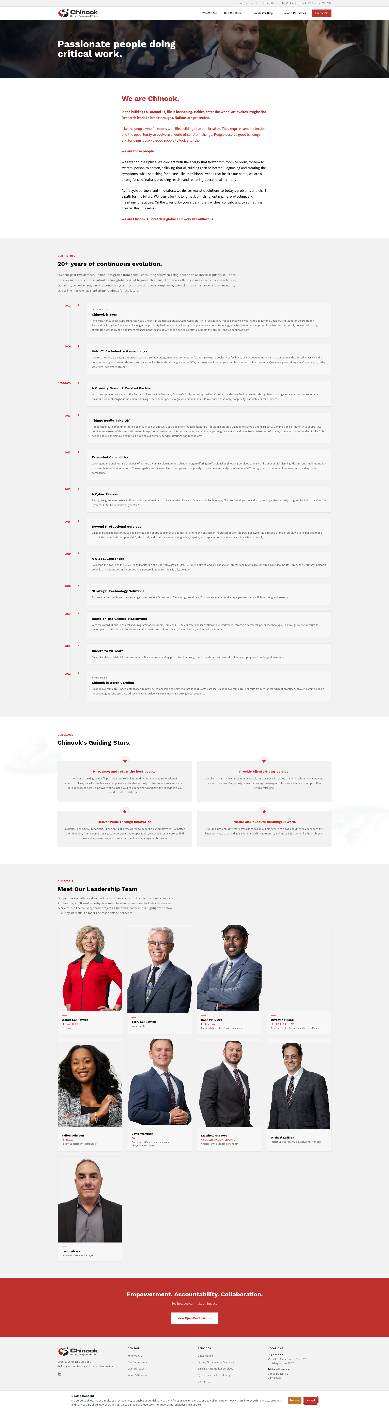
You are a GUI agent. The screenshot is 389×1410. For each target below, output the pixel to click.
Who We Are (209, 13)
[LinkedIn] (59, 1374)
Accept (310, 1400)
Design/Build (205, 1356)
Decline (294, 1400)
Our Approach (136, 1369)
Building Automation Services (215, 1369)
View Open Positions (192, 1318)
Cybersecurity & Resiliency (214, 1375)
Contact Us (268, 3)
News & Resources (295, 13)
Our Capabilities (137, 1362)
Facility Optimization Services (216, 1362)
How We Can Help (262, 13)
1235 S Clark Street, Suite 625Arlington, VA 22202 (289, 1361)
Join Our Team (246, 3)
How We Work (232, 13)
